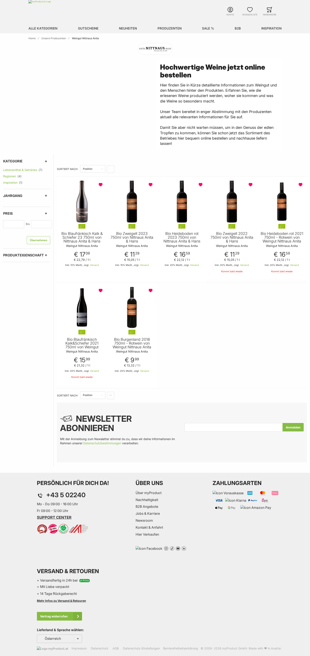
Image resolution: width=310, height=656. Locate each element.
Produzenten (170, 28)
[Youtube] (178, 548)
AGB (116, 648)
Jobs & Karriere (148, 513)
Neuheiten (128, 28)
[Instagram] (166, 548)
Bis (28, 224)
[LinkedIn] (184, 548)
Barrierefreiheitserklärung (180, 648)
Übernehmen (38, 240)
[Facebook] (149, 548)
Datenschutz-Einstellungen (141, 648)
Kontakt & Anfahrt (149, 527)
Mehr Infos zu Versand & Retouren (61, 600)
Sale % (208, 28)
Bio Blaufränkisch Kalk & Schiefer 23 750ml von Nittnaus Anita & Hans (82, 237)
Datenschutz (99, 648)
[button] (101, 185)
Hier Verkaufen (147, 534)
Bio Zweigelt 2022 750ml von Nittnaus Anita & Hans (231, 237)
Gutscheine (88, 28)
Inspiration (271, 28)
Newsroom (144, 520)
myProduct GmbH (234, 648)
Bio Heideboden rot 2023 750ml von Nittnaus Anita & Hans (181, 237)
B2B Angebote (147, 506)
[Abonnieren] (293, 427)
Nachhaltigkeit (147, 500)
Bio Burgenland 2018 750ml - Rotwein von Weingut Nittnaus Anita (132, 343)
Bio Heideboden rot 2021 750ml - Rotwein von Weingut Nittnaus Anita (282, 237)
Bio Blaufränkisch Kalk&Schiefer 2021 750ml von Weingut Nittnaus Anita (81, 345)
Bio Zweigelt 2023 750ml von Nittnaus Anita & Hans (132, 237)
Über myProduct (149, 493)
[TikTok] (172, 548)
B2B (238, 28)
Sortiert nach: (67, 169)
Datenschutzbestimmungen (102, 443)
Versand (94, 265)
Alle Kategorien (42, 28)
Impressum (79, 648)
